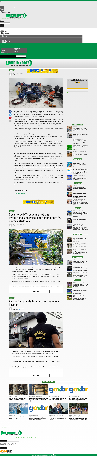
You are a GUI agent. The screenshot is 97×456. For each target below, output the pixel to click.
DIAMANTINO (3, 29)
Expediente (17, 48)
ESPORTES (2, 34)
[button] (2, 1)
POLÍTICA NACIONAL (5, 33)
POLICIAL (2, 32)
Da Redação (16, 74)
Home (1, 28)
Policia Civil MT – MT (22, 190)
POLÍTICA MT (3, 30)
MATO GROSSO (3, 31)
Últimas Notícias (8, 11)
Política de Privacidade (8, 8)
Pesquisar (2, 21)
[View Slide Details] (42, 72)
